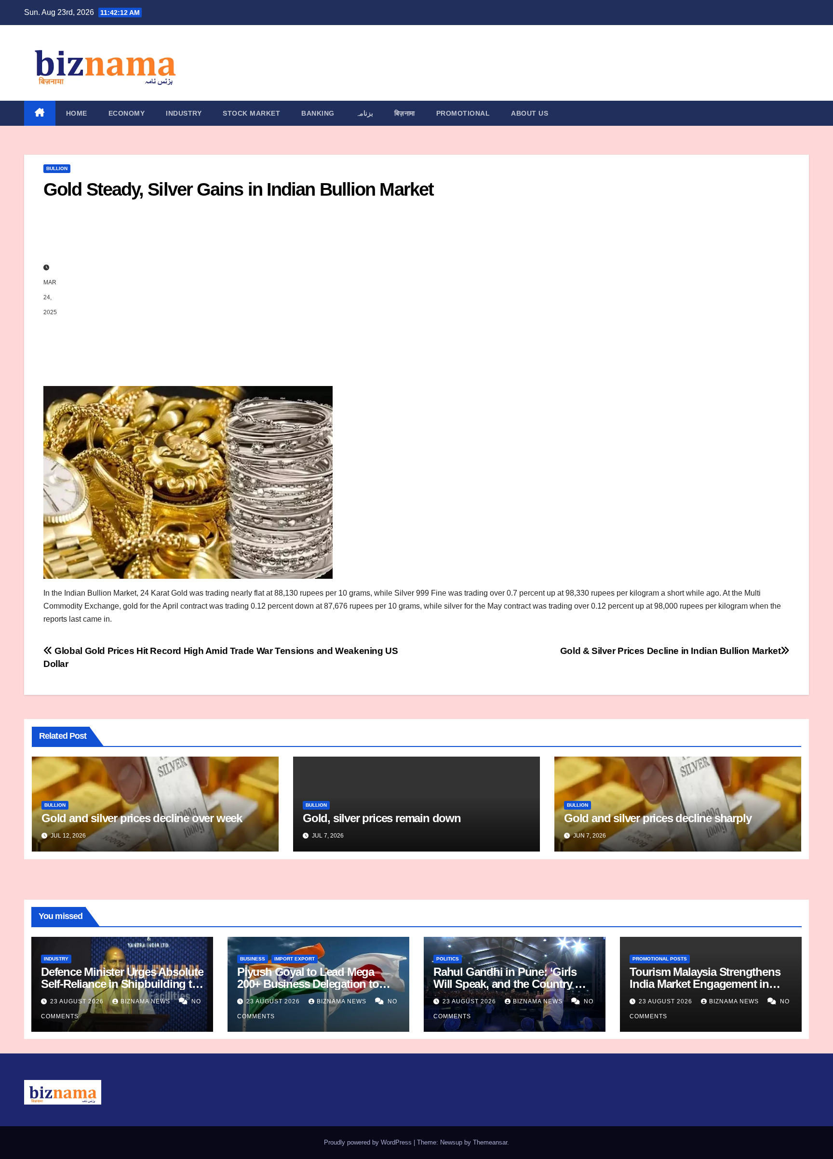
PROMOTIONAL (463, 113)
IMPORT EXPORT (294, 958)
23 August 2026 (78, 1001)
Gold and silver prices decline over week (141, 818)
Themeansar (490, 1142)
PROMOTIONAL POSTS (659, 958)
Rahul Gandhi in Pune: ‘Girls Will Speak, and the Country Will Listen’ (513, 983)
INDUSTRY (184, 113)
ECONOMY (126, 113)
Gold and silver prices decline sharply (659, 818)
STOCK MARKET (251, 113)
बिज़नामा (404, 113)
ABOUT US (529, 113)
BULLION (56, 168)
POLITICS (447, 958)
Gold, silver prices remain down (382, 818)
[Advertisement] (426, 289)
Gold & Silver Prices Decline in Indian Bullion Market (670, 651)
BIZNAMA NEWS (146, 1001)
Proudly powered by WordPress (369, 1142)
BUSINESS (252, 958)
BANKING (318, 113)
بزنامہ (364, 113)
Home (76, 113)
